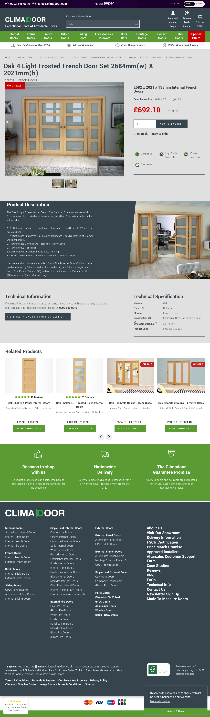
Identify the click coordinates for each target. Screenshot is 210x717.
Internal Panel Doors (62, 568)
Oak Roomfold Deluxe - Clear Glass (130, 403)
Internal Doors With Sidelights (67, 594)
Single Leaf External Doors (111, 572)
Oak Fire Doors (59, 606)
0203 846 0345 (20, 4)
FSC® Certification (162, 542)
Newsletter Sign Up (163, 594)
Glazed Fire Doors (60, 611)
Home (8, 57)
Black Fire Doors (60, 633)
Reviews (154, 570)
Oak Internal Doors (61, 533)
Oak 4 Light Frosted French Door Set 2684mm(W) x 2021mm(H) (161, 57)
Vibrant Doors (13, 674)
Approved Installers (163, 551)
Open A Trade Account (186, 22)
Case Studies (158, 565)
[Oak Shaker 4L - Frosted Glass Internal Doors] (79, 375)
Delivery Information (164, 537)
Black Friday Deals (106, 615)
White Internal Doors (62, 550)
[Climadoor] (25, 22)
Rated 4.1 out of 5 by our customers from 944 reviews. (15, 707)
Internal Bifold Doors (120, 408)
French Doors (25, 57)
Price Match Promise (164, 547)
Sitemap (90, 684)
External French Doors (18, 562)
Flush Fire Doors (60, 619)
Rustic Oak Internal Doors (65, 572)
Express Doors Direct (36, 674)
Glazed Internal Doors (63, 537)
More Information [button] (160, 701)
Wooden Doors (104, 611)
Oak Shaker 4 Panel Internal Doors (29, 403)
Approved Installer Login (173, 22)
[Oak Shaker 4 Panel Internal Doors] (29, 375)
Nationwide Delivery (105, 469)
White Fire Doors (60, 615)
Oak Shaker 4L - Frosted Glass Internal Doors (79, 405)
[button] (119, 87)
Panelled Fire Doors (61, 624)
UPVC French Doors (106, 565)
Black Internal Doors (62, 577)
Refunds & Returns (43, 680)
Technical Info (159, 584)
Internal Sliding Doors (18, 599)
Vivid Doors (57, 674)
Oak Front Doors (105, 577)
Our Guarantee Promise (72, 680)
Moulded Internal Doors (64, 581)
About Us (154, 528)
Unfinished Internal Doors (65, 541)
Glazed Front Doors (106, 585)
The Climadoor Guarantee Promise (171, 469)
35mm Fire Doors (60, 637)
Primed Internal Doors (63, 555)
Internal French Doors (52, 57)
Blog (150, 575)
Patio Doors (102, 593)
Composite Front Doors (108, 581)
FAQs (151, 580)
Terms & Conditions (17, 680)
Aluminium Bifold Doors (109, 540)
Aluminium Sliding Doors (19, 594)
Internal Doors (13, 528)
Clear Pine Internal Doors (64, 585)
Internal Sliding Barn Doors (66, 590)
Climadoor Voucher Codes (20, 684)
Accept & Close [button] (176, 711)
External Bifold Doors (17, 578)
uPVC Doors (102, 602)
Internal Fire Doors (16, 546)
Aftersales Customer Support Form (171, 559)
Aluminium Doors (105, 606)
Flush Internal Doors (62, 563)
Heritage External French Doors (113, 560)
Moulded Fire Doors (61, 628)
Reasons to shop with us (38, 469)
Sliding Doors (13, 585)
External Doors (104, 528)
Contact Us (156, 589)
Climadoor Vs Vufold (107, 597)
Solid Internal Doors (62, 546)
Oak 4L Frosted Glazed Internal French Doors (97, 57)
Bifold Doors (12, 569)
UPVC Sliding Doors (16, 590)
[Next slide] (109, 436)
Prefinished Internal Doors (65, 559)
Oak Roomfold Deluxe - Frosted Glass (181, 403)
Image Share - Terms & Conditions (60, 684)
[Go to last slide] (101, 436)
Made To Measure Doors (167, 599)
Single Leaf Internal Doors (18, 408)
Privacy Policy (98, 680)
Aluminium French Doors (109, 556)
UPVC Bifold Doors (106, 544)
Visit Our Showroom (163, 533)
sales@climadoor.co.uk (52, 4)
